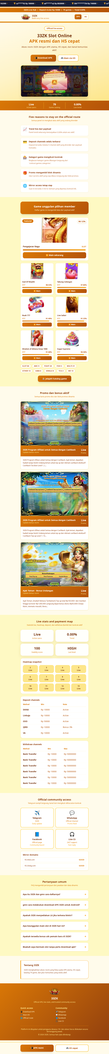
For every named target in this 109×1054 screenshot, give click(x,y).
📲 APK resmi (37, 1047)
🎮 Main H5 (25, 1015)
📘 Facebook (61, 1018)
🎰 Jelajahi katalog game (54, 378)
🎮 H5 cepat (72, 1048)
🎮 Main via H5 (68, 58)
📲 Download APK (43, 57)
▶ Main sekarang (54, 255)
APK (78, 16)
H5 (85, 16)
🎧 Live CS (60, 1021)
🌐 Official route (26, 1018)
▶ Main (37, 291)
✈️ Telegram (61, 1011)
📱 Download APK (27, 1011)
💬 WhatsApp (61, 1015)
